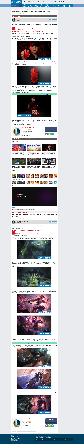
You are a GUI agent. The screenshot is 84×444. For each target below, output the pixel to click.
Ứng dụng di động (42, 439)
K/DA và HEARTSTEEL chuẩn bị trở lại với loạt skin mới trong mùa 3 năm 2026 (33, 167)
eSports (25, 6)
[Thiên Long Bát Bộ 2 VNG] (42, 176)
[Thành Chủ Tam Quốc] (42, 182)
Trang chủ (50, 19)
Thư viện (69, 6)
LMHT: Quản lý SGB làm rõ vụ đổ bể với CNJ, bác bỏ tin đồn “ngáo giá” (37, 343)
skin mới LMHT (14, 431)
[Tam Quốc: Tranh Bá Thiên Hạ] (14, 176)
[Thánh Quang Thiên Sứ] (28, 176)
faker (18, 209)
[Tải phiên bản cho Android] (49, 134)
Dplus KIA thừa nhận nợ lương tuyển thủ (23, 29)
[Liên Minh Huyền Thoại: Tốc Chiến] (55, 182)
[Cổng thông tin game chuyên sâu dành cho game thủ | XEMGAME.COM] (16, 2)
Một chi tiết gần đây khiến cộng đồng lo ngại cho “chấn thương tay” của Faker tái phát (48, 153)
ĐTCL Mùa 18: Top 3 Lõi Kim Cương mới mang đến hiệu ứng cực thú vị (29, 31)
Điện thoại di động (38, 439)
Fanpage (55, 19)
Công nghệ (53, 6)
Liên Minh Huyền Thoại (23, 9)
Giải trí (58, 6)
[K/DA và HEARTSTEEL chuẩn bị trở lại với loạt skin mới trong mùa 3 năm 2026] (34, 161)
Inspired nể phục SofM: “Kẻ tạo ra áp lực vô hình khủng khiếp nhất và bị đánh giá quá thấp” (48, 167)
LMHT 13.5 (27, 431)
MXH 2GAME (51, 439)
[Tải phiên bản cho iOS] (46, 134)
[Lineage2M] (19, 176)
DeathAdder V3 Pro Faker (23, 209)
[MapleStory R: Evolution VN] (55, 176)
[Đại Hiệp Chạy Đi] (51, 182)
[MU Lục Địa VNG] (23, 176)
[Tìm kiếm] (20, 5)
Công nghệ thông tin (47, 439)
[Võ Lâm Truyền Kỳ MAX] (46, 176)
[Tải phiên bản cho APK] (52, 134)
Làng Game (47, 6)
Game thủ (64, 6)
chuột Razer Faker (31, 209)
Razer (15, 209)
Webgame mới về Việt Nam (56, 439)
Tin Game (41, 6)
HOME (14, 5)
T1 (12, 209)
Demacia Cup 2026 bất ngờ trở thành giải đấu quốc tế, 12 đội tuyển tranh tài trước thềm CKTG (34, 153)
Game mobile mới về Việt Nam (63, 439)
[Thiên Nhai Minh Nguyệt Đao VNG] (32, 176)
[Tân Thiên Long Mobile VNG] (37, 176)
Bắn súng (30, 6)
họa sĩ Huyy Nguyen (32, 431)
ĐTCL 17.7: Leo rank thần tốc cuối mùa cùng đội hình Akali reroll (28, 28)
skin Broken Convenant (20, 431)
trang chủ (51, 131)
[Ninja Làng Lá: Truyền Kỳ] (51, 176)
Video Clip (36, 6)
